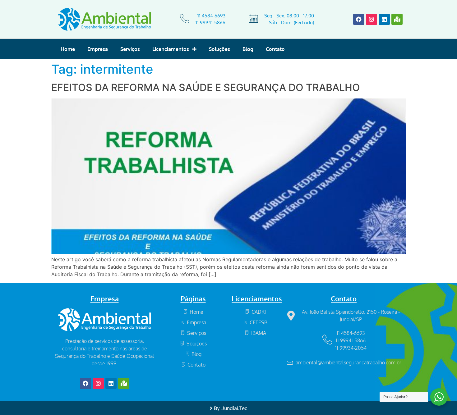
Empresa (97, 49)
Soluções (219, 49)
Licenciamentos (170, 49)
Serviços (130, 49)
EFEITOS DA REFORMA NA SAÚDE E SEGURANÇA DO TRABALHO (205, 87)
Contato (275, 49)
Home (68, 49)
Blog (247, 49)
